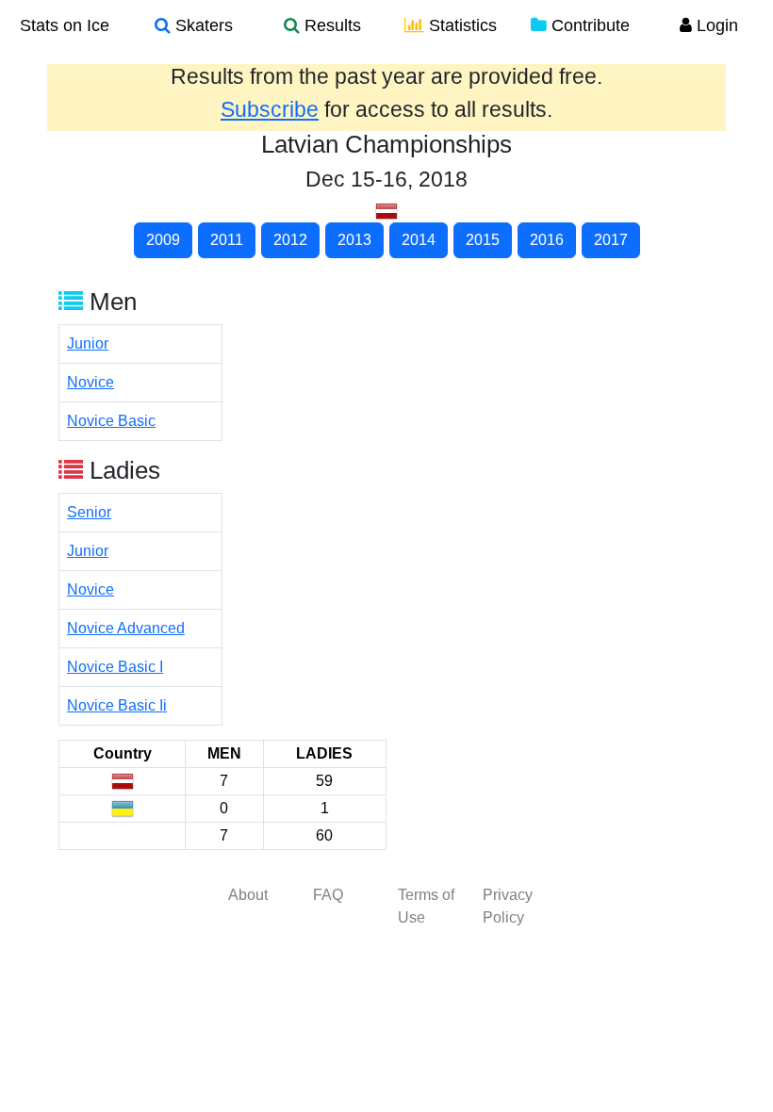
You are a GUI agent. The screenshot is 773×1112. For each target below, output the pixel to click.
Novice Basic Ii (117, 705)
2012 (290, 240)
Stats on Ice (64, 25)
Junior (87, 343)
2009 (163, 240)
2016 (547, 240)
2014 (419, 240)
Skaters (202, 25)
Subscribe (270, 109)
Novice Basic (111, 421)
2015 (483, 240)
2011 (226, 240)
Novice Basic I (115, 667)
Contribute (588, 25)
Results (330, 25)
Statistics (460, 25)
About (248, 895)
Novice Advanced (126, 628)
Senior (89, 512)
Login (715, 25)
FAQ (328, 895)
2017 (611, 240)
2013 (354, 240)
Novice (90, 382)
